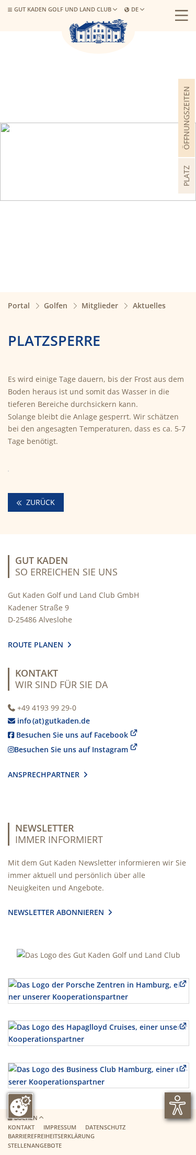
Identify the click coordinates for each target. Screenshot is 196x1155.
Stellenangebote (35, 1145)
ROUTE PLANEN (37, 644)
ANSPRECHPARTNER (47, 774)
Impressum (59, 1127)
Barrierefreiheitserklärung (51, 1136)
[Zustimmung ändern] (20, 1105)
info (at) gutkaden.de (51, 721)
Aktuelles (149, 305)
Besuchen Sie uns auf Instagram (68, 749)
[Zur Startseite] (98, 31)
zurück (39, 502)
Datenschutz (105, 1127)
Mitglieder (100, 305)
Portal (19, 305)
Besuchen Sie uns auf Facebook (68, 735)
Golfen (55, 305)
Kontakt (21, 1127)
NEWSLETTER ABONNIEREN (58, 912)
